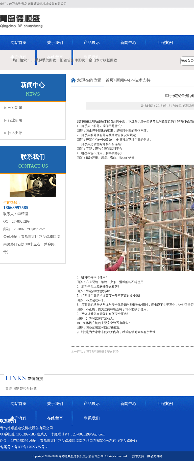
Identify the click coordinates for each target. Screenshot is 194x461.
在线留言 (55, 418)
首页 (110, 80)
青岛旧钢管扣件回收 (21, 389)
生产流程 (18, 418)
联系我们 (92, 418)
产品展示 (92, 42)
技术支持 (142, 80)
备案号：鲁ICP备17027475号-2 (23, 447)
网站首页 (18, 42)
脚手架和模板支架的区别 (102, 351)
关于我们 (55, 42)
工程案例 (165, 42)
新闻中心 (128, 42)
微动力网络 (154, 456)
